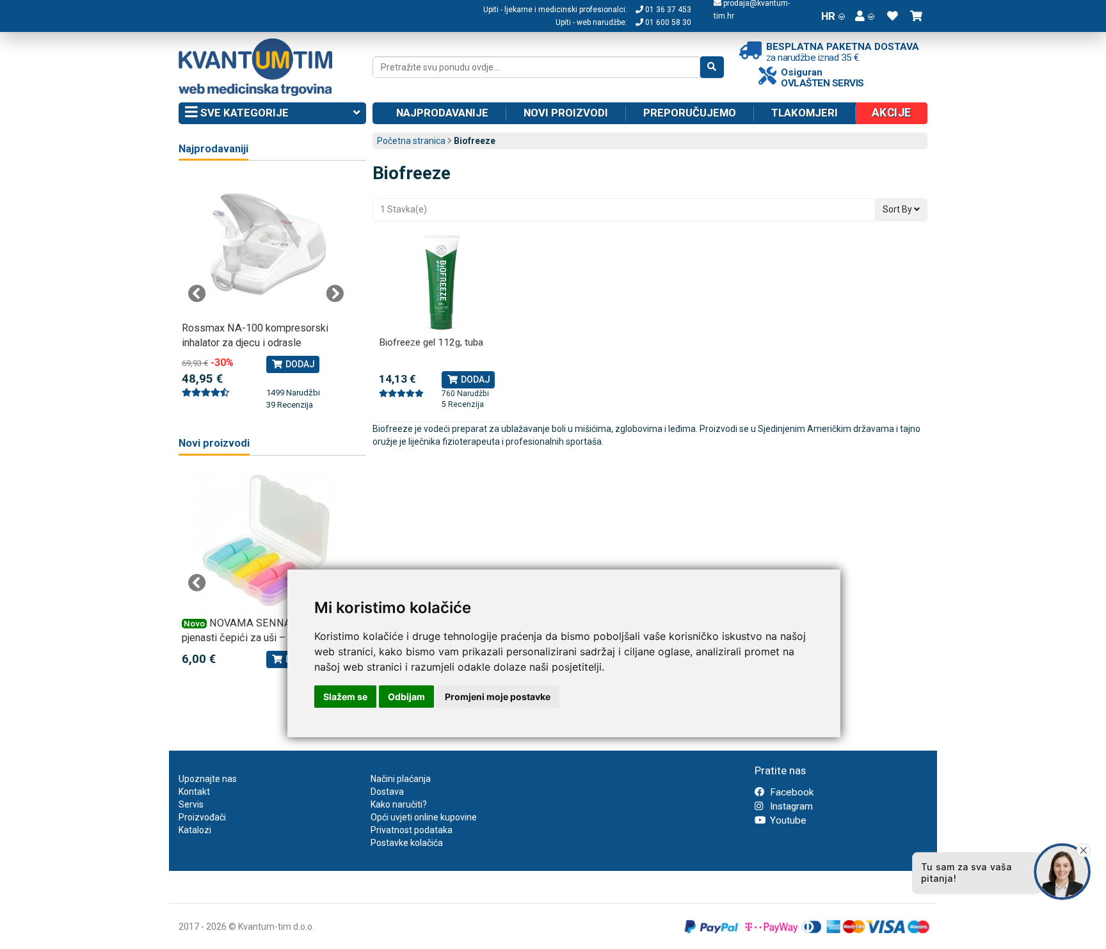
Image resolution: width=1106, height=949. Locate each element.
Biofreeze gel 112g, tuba (431, 342)
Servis (191, 804)
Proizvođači (202, 817)
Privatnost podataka (412, 830)
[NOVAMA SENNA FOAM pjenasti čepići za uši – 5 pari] (266, 541)
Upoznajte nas (208, 779)
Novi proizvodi (566, 112)
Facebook (790, 792)
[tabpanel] (266, 293)
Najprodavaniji (213, 149)
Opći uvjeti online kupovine (424, 817)
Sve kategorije (243, 112)
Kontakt (194, 791)
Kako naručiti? (399, 804)
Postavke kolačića (407, 843)
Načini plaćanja (401, 779)
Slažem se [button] (345, 696)
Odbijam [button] (406, 696)
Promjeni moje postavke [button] (497, 696)
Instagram (790, 806)
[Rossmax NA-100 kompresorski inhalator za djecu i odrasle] (266, 246)
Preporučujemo (689, 112)
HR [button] (828, 16)
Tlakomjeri (804, 112)
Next (335, 294)
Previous (197, 294)
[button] (864, 16)
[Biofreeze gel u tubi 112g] (442, 282)
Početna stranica (411, 141)
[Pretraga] (712, 67)
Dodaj (474, 379)
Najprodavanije (442, 112)
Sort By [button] (898, 209)
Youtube (786, 820)
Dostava (387, 791)
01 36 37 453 (667, 9)
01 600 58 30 (667, 22)
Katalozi (195, 830)
